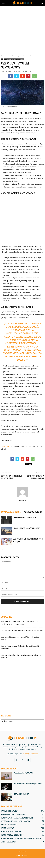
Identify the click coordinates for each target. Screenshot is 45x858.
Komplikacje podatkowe (11, 832)
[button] (42, 3)
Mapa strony (22, 851)
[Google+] (22, 760)
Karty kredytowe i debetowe (13, 814)
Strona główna (5, 56)
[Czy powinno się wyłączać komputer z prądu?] (6, 541)
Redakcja (8, 71)
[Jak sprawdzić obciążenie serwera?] (6, 531)
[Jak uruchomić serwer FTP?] (6, 520)
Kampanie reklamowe (9, 811)
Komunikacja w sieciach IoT (12, 835)
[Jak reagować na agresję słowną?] (6, 786)
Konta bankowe (7, 828)
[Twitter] (28, 760)
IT (2, 59)
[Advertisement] (22, 30)
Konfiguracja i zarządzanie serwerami (14, 59)
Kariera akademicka (9, 825)
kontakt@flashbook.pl (30, 754)
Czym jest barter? (21, 794)
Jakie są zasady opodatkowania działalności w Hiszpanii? (22, 630)
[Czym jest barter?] (6, 797)
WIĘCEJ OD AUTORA (33, 511)
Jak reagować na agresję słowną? (28, 783)
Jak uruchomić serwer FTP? (24, 518)
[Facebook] (16, 760)
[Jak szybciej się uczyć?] (6, 776)
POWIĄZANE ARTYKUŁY (11, 511)
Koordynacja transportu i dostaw (15, 821)
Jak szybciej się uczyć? (23, 773)
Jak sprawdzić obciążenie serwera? (27, 528)
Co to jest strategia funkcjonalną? (35, 477)
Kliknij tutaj (5, 446)
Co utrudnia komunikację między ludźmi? (11, 477)
